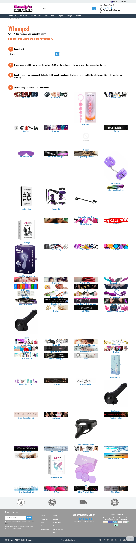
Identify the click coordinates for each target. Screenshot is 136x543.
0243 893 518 (107, 8)
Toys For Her (12, 16)
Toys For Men (24, 16)
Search (43, 516)
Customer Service (45, 526)
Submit (29, 518)
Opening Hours (57, 522)
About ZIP (55, 519)
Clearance (78, 16)
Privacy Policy (44, 519)
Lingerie (60, 16)
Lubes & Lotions (50, 16)
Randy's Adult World (16, 540)
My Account (123, 2)
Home (9, 19)
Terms (42, 522)
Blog (54, 526)
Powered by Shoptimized (68, 540)
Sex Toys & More (36, 16)
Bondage (69, 16)
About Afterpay (45, 529)
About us (55, 516)
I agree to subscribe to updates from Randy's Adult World (19, 522)
